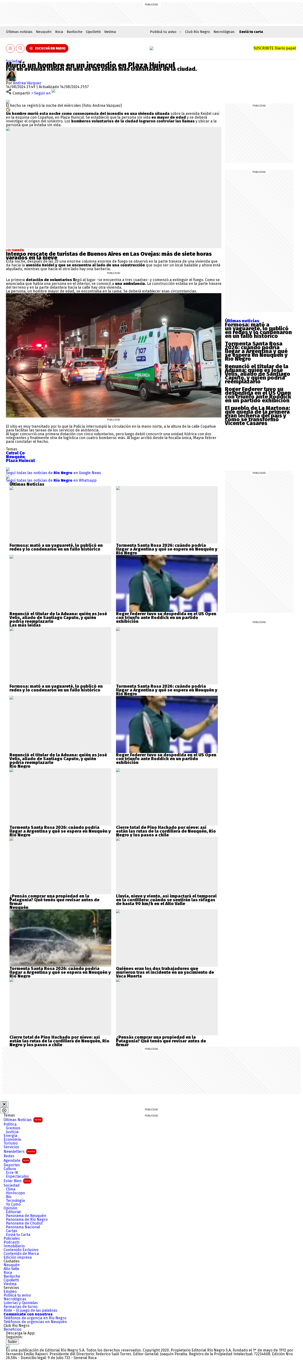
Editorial (13, 1212)
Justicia (12, 1132)
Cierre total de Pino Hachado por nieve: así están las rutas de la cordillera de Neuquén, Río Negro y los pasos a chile (166, 831)
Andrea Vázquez (27, 83)
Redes (9, 1156)
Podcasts (12, 1242)
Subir (12, 1341)
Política (10, 1124)
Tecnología (15, 1201)
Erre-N (12, 1173)
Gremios (13, 1128)
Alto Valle (11, 1269)
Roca (59, 32)
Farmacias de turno (20, 1307)
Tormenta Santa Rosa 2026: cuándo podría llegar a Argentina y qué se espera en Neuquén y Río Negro (256, 351)
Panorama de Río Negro (27, 1219)
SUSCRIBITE (275, 48)
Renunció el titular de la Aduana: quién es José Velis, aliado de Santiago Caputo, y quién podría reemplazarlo (257, 374)
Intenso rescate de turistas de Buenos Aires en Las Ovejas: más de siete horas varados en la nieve (109, 256)
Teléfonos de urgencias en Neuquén (35, 1322)
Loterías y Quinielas (21, 1303)
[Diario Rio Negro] (8, 1346)
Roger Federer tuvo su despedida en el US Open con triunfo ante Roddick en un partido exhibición (258, 395)
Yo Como (13, 1204)
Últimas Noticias (22, 1120)
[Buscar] (20, 48)
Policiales (12, 1238)
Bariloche (74, 32)
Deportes (12, 1165)
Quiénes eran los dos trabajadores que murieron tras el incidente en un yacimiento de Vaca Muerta (165, 972)
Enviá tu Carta (18, 1235)
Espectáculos (17, 1176)
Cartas (11, 1231)
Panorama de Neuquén (26, 1216)
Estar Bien (17, 1181)
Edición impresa (18, 1257)
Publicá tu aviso (17, 1295)
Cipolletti (93, 32)
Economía (12, 1139)
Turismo (11, 1143)
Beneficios (13, 1329)
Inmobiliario (14, 1246)
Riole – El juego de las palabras (30, 1310)
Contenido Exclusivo (21, 1250)
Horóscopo (15, 1193)
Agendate (16, 1160)
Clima (10, 1189)
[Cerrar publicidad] (4, 1104)
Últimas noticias (19, 32)
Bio (8, 1197)
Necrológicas (224, 32)
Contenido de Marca (21, 1254)
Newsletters (19, 1151)
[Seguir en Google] (8, 109)
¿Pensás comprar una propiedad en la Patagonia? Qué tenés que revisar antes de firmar (54, 899)
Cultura (10, 1169)
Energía (10, 1136)
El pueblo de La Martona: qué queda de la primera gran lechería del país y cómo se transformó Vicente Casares (257, 415)
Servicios (11, 1147)
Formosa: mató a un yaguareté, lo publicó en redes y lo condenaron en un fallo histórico (258, 330)
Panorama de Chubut (24, 1223)
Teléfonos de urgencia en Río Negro (35, 1318)
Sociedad (14, 61)
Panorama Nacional (23, 1227)
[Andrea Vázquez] (11, 72)
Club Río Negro (197, 32)
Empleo (10, 1291)
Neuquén (44, 32)
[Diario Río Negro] (151, 48)
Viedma (110, 32)
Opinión (10, 1208)
